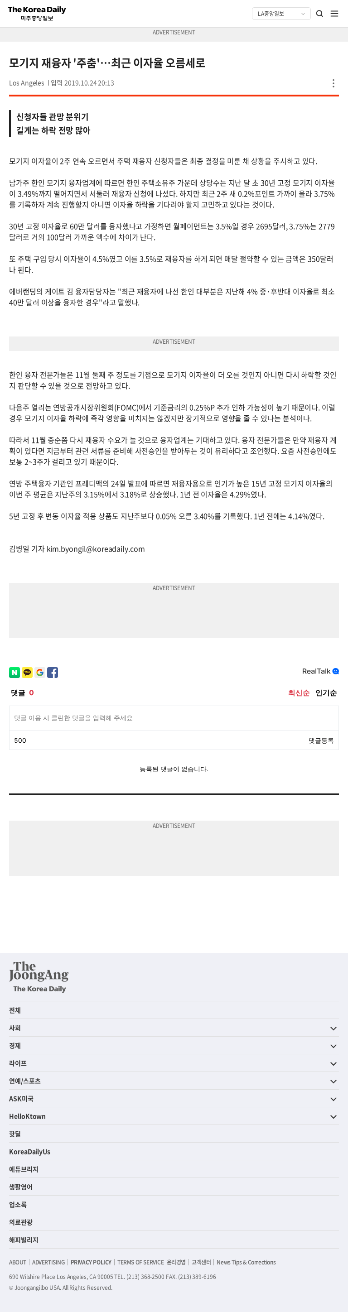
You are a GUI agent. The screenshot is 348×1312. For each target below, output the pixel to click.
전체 (15, 1009)
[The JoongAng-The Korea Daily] (39, 977)
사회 (15, 1027)
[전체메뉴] (334, 13)
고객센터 (201, 1262)
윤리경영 (176, 1262)
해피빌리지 (24, 1239)
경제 (15, 1045)
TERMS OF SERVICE (140, 1262)
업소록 (18, 1204)
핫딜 (15, 1133)
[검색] (319, 13)
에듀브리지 (24, 1168)
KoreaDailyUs (29, 1151)
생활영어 (21, 1186)
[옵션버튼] (333, 83)
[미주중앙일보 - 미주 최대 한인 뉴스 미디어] (37, 13)
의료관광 (21, 1221)
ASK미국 (21, 1098)
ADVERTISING (48, 1262)
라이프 (18, 1062)
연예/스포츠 (25, 1080)
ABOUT (17, 1262)
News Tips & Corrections (246, 1262)
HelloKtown (27, 1115)
